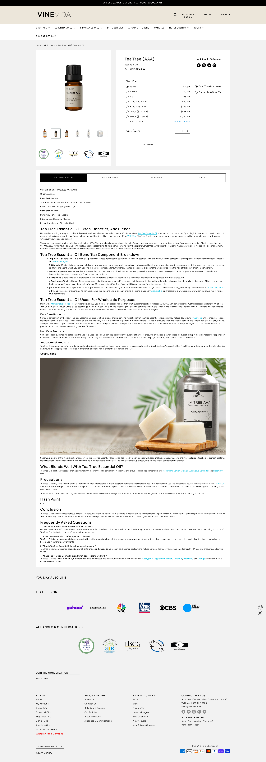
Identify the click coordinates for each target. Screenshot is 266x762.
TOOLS (197, 27)
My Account (42, 703)
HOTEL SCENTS (177, 27)
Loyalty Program (141, 712)
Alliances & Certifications (98, 720)
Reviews (202, 177)
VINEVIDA (131, 236)
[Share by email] (214, 65)
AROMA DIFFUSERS (138, 27)
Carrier (218, 483)
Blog (135, 703)
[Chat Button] (260, 607)
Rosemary (188, 558)
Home (38, 45)
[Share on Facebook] (199, 65)
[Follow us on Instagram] (194, 712)
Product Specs (110, 177)
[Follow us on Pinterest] (199, 712)
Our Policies (91, 712)
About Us (89, 699)
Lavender (178, 558)
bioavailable (156, 291)
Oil (223, 483)
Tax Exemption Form (46, 729)
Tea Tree (71, 303)
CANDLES (159, 27)
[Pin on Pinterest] (204, 65)
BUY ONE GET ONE (46, 36)
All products (49, 45)
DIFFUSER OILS (115, 27)
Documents (156, 177)
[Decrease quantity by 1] (176, 131)
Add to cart (148, 145)
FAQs (136, 699)
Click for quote (181, 121)
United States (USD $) (47, 746)
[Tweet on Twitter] (209, 65)
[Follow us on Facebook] (183, 712)
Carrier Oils (42, 720)
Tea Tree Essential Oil (147, 233)
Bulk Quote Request (95, 708)
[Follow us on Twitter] (189, 712)
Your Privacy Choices (144, 725)
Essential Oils (43, 712)
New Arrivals (139, 720)
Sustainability (140, 716)
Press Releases (93, 716)
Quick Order (42, 708)
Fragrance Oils (43, 716)
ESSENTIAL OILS (63, 27)
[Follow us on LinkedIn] (204, 712)
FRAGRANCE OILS (89, 27)
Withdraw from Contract (49, 733)
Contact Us (91, 703)
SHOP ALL (41, 27)
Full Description (63, 177)
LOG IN (208, 14)
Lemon (169, 558)
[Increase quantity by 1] (188, 131)
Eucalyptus (147, 558)
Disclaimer (138, 708)
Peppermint (159, 558)
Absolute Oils (43, 725)
